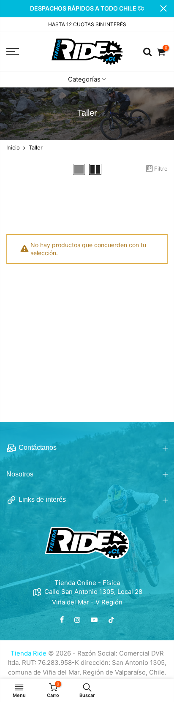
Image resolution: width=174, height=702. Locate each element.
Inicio (13, 147)
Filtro (161, 168)
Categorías (84, 79)
